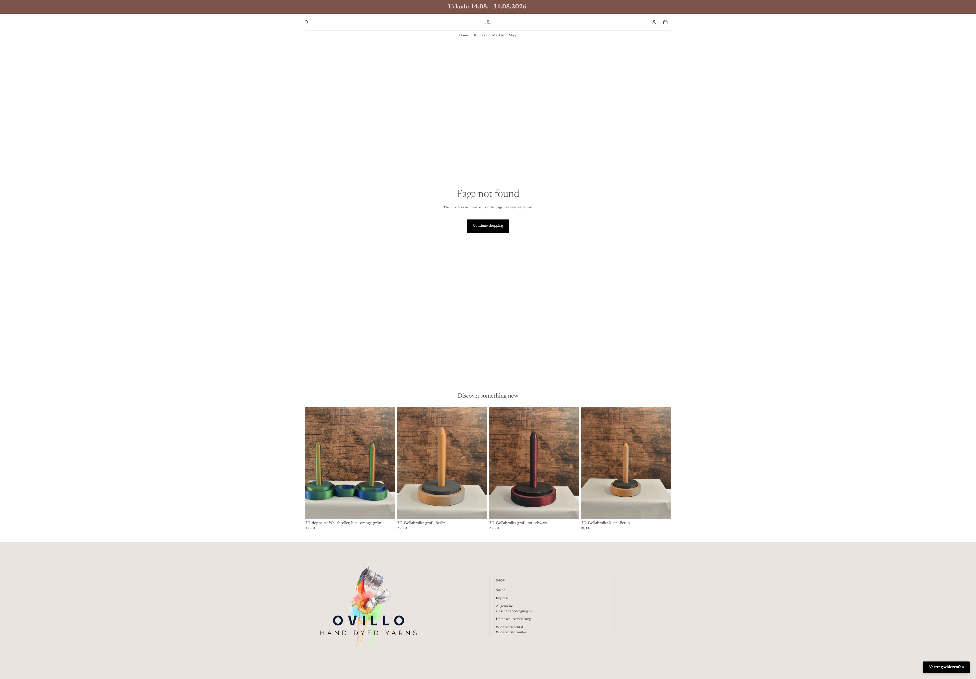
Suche (500, 590)
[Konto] (654, 22)
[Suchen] (306, 22)
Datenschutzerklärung (513, 619)
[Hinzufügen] (387, 511)
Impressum (505, 598)
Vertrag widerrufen (946, 667)
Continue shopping (488, 226)
